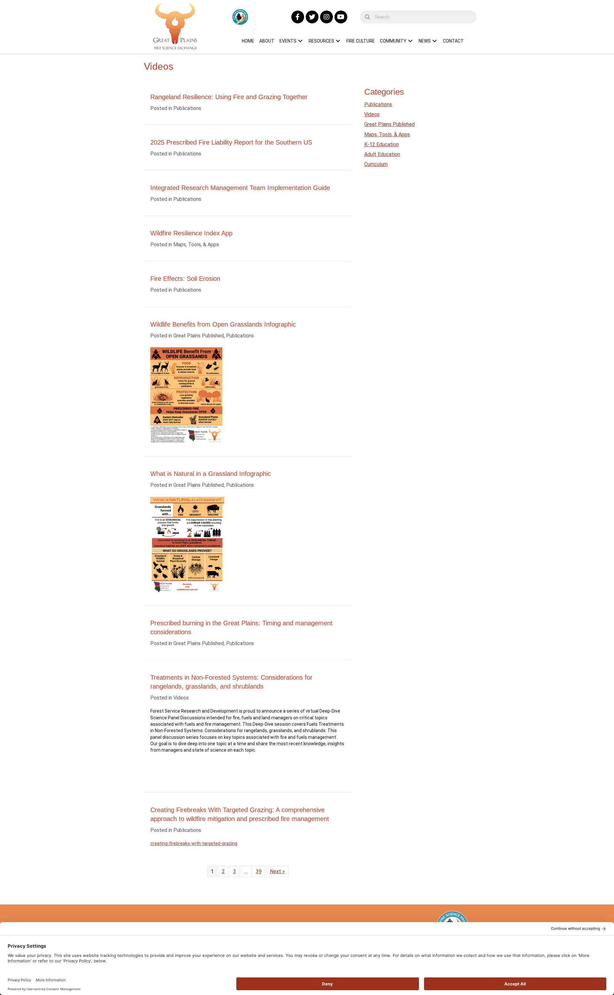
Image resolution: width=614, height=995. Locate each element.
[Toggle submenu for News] (434, 40)
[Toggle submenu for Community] (410, 40)
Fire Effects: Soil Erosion (185, 278)
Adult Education (382, 154)
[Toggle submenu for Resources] (338, 40)
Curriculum (376, 164)
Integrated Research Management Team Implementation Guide (240, 187)
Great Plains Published (198, 336)
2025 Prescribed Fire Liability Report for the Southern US (231, 142)
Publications (187, 108)
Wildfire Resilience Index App (191, 233)
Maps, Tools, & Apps (196, 244)
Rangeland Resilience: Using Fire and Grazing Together (229, 96)
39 (259, 871)
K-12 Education (381, 144)
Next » (277, 871)
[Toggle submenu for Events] (300, 40)
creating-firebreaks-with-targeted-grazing (193, 843)
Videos (181, 698)
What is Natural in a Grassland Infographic (210, 473)
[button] (297, 17)
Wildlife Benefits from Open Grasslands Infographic (223, 324)
